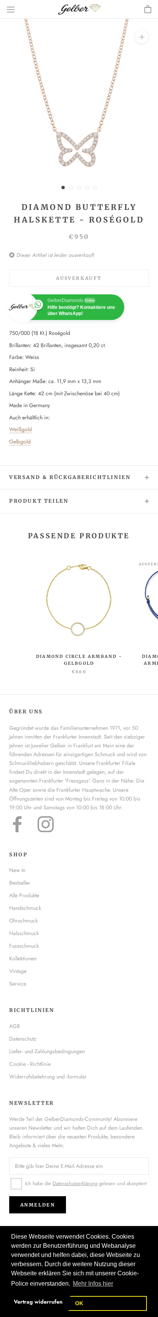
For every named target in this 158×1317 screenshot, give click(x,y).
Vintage (17, 971)
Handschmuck (25, 908)
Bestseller (19, 883)
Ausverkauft (79, 278)
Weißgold (20, 429)
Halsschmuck (24, 933)
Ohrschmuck (23, 920)
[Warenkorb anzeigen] (148, 9)
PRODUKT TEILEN (38, 501)
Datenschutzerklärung (75, 1183)
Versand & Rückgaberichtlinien (69, 477)
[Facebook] (17, 824)
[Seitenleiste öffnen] (11, 9)
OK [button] (79, 1303)
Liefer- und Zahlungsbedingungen (47, 1051)
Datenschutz (22, 1039)
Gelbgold (20, 441)
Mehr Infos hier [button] (93, 1283)
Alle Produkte (24, 895)
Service (17, 983)
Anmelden (37, 1205)
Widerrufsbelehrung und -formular (48, 1076)
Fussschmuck (24, 946)
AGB (14, 1026)
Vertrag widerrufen (38, 1302)
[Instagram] (46, 824)
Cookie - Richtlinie (30, 1064)
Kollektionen (22, 958)
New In (17, 870)
